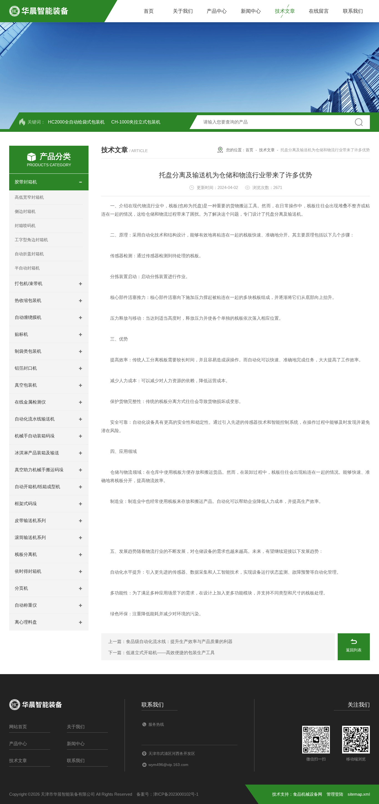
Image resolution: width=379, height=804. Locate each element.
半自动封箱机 (27, 268)
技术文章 (285, 11)
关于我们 (183, 11)
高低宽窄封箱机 (29, 197)
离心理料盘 (26, 622)
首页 (149, 11)
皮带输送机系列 (30, 520)
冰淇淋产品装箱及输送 (37, 452)
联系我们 (353, 11)
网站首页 (18, 726)
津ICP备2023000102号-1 (175, 794)
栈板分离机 (26, 554)
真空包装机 (26, 385)
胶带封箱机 (26, 182)
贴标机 (21, 334)
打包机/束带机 (28, 283)
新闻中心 (251, 11)
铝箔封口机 (26, 368)
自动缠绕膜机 (28, 317)
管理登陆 (335, 794)
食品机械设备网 (307, 794)
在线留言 (319, 11)
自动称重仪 (26, 605)
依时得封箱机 (28, 571)
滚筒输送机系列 (30, 537)
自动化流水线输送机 (35, 419)
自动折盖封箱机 (29, 253)
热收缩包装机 (28, 300)
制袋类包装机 (28, 351)
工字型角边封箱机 (31, 239)
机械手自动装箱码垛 (35, 435)
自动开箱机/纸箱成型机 (37, 486)
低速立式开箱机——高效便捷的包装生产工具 (170, 652)
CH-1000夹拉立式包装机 (135, 122)
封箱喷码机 (25, 225)
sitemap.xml (359, 794)
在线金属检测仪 (30, 402)
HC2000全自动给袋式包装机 (76, 122)
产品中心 (217, 11)
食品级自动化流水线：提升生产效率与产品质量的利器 (179, 641)
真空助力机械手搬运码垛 (39, 469)
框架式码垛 (26, 503)
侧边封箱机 (25, 211)
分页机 (21, 588)
